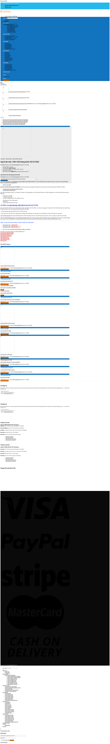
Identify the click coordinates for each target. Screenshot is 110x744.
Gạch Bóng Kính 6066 (5, 377)
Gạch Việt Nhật (7, 56)
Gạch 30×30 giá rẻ (8, 44)
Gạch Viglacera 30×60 (11, 27)
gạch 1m (54, 181)
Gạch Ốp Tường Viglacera (9, 39)
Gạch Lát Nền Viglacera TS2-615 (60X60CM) (10, 299)
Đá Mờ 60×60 (7, 43)
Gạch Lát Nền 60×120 (11, 28)
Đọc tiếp (2, 289)
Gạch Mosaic (7, 52)
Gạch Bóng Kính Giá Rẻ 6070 (6, 281)
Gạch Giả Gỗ (5, 62)
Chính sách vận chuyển (9, 436)
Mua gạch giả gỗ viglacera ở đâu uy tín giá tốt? (20, 229)
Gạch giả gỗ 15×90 (4, 237)
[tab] (36, 184)
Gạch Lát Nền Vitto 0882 (5, 330)
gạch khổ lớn (7, 182)
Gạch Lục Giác (7, 54)
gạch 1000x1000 (41, 181)
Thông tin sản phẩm (7, 184)
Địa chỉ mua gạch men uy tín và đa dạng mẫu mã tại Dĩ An (14, 123)
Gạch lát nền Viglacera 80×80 (7, 232)
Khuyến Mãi (7, 76)
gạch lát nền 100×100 (16, 205)
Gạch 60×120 (3, 240)
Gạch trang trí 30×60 (8, 59)
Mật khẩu (2, 738)
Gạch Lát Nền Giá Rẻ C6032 (6, 293)
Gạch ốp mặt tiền (8, 37)
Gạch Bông (7, 53)
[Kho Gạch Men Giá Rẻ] (5, 11)
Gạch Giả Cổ (7, 57)
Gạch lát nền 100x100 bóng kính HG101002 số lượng (13, 179)
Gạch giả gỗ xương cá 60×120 (11, 722)
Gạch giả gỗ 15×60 (8, 64)
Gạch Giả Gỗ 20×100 (8, 67)
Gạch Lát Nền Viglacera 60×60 (12, 26)
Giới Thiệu (7, 20)
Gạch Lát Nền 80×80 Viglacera (12, 25)
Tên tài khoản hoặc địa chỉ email (7, 735)
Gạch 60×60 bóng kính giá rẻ (10, 48)
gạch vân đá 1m (13, 182)
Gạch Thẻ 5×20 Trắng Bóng (6, 354)
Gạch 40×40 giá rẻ (8, 45)
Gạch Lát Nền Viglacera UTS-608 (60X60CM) (10, 362)
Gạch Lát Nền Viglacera (9, 24)
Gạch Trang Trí (6, 50)
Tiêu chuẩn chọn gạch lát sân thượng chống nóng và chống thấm (15, 120)
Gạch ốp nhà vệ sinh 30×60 (10, 35)
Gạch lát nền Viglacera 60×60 (7, 233)
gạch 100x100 (48, 181)
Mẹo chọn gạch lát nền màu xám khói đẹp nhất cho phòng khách (15, 119)
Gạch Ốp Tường (6, 34)
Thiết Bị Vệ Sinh (6, 71)
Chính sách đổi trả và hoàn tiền (11, 438)
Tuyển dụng (7, 21)
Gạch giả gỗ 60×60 (8, 69)
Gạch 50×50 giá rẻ (8, 46)
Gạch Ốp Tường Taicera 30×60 (10, 38)
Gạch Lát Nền (6, 23)
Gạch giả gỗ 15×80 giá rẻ (5, 236)
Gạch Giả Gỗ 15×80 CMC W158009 (8, 287)
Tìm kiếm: (5, 668)
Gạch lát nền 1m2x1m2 (11, 32)
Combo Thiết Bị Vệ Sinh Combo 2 (7, 323)
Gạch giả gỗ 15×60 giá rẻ (5, 235)
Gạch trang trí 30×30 (8, 58)
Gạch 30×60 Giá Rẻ (9, 696)
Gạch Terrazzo (7, 55)
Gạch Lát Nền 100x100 (17, 158)
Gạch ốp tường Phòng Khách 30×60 (11, 36)
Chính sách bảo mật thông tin (11, 461)
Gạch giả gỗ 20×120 (8, 68)
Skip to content (3, 1)
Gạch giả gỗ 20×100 (4, 238)
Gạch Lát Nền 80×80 (10, 29)
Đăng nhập (12, 740)
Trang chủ (5, 18)
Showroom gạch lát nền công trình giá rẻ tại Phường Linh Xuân (15, 122)
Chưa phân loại (15, 181)
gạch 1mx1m (59, 181)
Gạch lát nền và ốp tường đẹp (9, 190)
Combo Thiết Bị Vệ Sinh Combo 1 (7, 265)
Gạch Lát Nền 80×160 (11, 30)
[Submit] (3, 19)
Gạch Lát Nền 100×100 (11, 31)
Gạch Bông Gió (7, 60)
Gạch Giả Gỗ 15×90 (8, 66)
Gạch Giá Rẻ (5, 41)
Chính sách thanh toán (9, 437)
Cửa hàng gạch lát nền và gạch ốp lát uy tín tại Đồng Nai (14, 124)
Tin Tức (4, 74)
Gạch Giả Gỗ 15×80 (8, 65)
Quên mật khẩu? (3, 742)
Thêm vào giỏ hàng (4, 180)
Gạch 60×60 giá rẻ (8, 47)
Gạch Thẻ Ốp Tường (9, 709)
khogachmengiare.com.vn (8, 393)
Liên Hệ (4, 78)
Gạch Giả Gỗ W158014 (5, 273)
